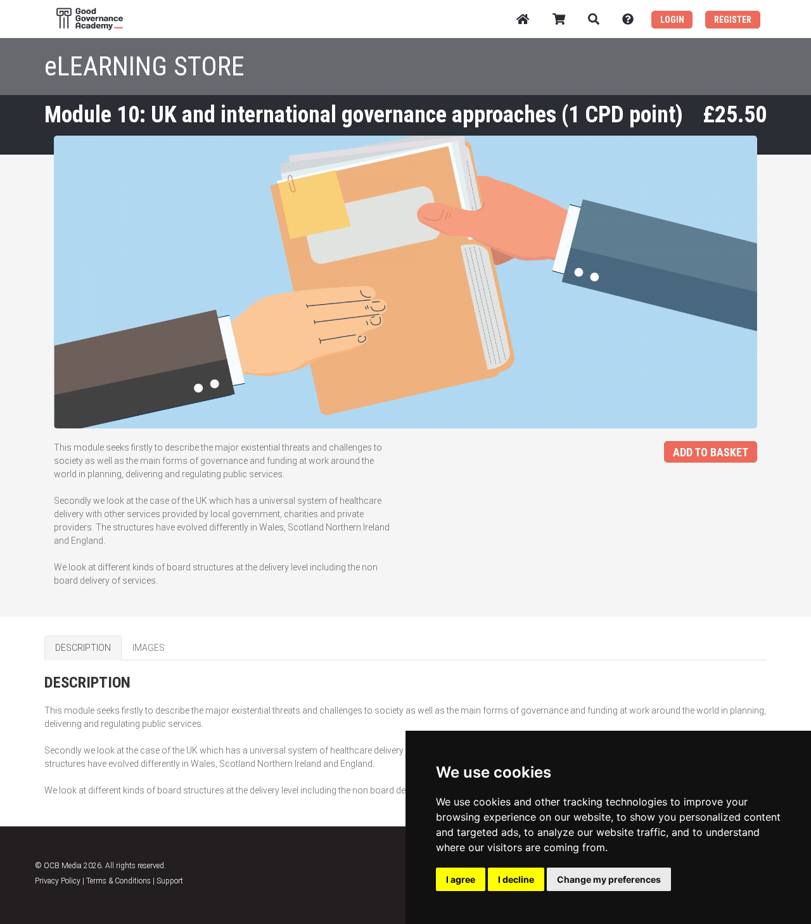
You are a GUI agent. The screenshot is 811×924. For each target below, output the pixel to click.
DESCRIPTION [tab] (83, 648)
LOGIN (672, 20)
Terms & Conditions (118, 880)
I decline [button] (516, 879)
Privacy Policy (57, 880)
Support (169, 880)
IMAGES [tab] (148, 648)
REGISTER (732, 20)
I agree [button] (460, 879)
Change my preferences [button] (609, 879)
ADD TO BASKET (710, 452)
